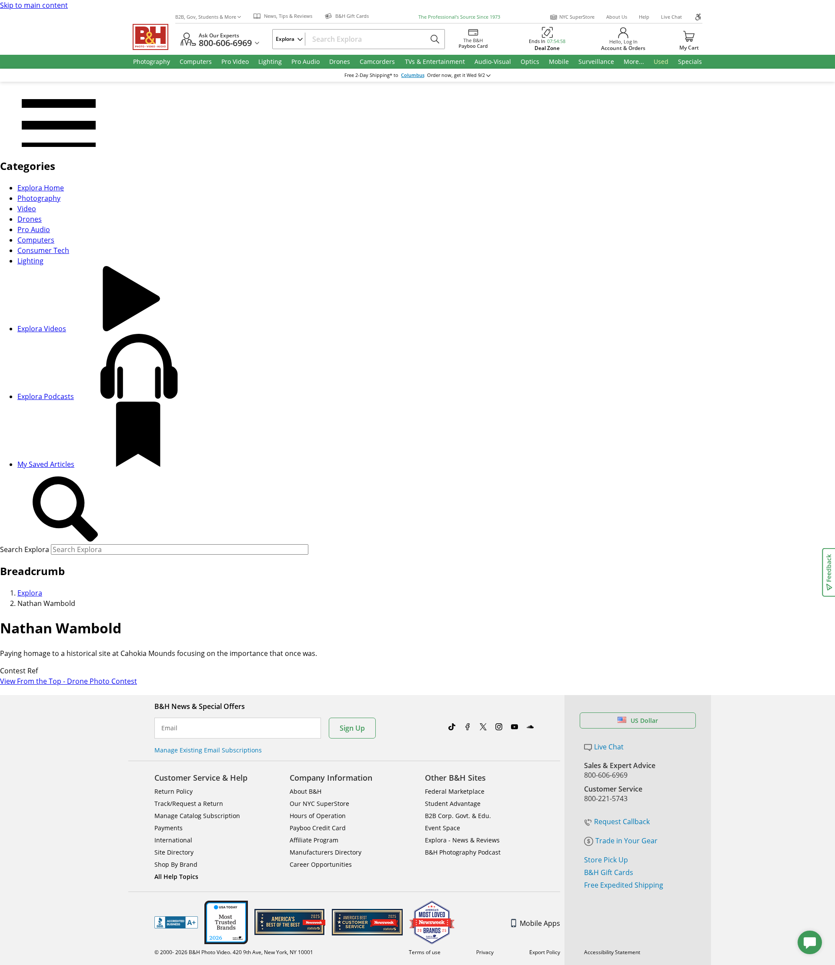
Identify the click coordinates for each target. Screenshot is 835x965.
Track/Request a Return (188, 803)
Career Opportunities (321, 864)
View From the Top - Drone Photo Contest (68, 681)
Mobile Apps (540, 923)
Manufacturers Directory (325, 852)
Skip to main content (34, 5)
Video (26, 208)
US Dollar (644, 720)
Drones (29, 219)
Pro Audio (33, 229)
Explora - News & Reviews (462, 840)
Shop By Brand (175, 864)
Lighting (30, 261)
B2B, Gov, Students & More (205, 16)
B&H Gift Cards (608, 872)
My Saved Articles (45, 464)
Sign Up (352, 728)
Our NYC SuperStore (319, 803)
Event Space (442, 828)
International (173, 840)
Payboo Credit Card (318, 828)
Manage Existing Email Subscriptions (208, 750)
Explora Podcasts (45, 396)
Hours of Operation (318, 816)
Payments (168, 828)
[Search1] (65, 509)
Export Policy (544, 952)
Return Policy (173, 791)
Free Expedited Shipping (623, 885)
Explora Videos (41, 328)
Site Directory (174, 852)
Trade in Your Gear (626, 840)
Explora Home (40, 188)
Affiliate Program (314, 840)
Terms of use (425, 952)
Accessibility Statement (612, 952)
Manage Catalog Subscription (197, 816)
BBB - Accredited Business (176, 922)
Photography (38, 198)
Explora (29, 593)
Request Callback (622, 821)
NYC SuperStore (577, 16)
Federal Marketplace (454, 791)
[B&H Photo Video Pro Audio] (154, 37)
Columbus (412, 75)
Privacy (485, 952)
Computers (35, 240)
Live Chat (671, 16)
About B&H (305, 791)
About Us (616, 16)
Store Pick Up (606, 860)
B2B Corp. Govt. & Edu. (458, 816)
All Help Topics (176, 876)
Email (169, 728)
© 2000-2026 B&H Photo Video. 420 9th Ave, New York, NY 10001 (233, 952)
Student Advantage (453, 803)
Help (644, 16)
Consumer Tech (43, 250)
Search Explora (24, 549)
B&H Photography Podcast (463, 852)
